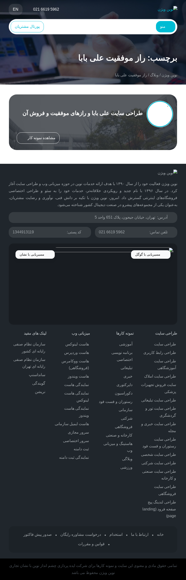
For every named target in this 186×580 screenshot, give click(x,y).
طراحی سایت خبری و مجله (158, 427)
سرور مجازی (78, 432)
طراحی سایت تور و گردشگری (160, 411)
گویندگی (38, 383)
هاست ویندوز (78, 376)
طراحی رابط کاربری (159, 353)
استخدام (116, 534)
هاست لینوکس (77, 344)
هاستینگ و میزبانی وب (117, 447)
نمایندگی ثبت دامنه (74, 457)
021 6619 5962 (112, 232)
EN (15, 9)
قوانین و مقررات (91, 544)
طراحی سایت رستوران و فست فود (159, 442)
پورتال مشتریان (27, 26)
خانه (160, 534)
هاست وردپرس (76, 353)
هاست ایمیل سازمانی (72, 424)
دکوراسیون (123, 393)
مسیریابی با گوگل (148, 254)
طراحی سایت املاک (160, 376)
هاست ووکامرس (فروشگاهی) (75, 364)
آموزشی (125, 344)
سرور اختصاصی (76, 441)
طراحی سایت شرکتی (158, 463)
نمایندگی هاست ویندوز (76, 411)
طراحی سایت (165, 344)
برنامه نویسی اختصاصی (121, 356)
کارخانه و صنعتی (119, 435)
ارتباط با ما (139, 534)
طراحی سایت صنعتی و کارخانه (159, 474)
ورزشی (126, 467)
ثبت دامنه (81, 449)
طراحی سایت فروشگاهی (165, 490)
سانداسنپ (37, 375)
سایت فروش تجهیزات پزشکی (158, 388)
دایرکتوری (124, 385)
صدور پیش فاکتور (37, 534)
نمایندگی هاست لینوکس (76, 396)
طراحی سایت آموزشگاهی (165, 364)
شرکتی (126, 418)
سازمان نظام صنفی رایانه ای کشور (29, 347)
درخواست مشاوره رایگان (80, 534)
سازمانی (125, 410)
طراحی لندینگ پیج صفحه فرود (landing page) (159, 509)
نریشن (40, 392)
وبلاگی (127, 459)
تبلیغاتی (126, 368)
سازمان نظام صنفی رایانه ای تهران (29, 363)
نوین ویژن (169, 75)
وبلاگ (154, 75)
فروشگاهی (123, 427)
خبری (128, 376)
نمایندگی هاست (76, 385)
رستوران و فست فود (115, 402)
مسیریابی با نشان (32, 254)
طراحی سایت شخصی (158, 454)
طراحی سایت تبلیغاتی (158, 400)
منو (163, 26)
